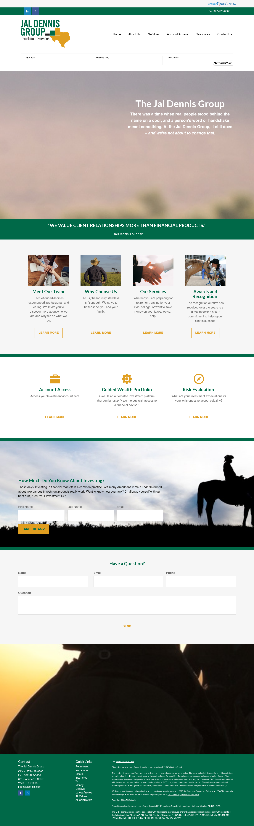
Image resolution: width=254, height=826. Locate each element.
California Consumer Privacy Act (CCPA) (205, 791)
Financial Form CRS (125, 761)
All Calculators (83, 800)
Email (120, 507)
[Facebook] (35, 11)
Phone (170, 573)
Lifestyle (80, 788)
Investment (82, 770)
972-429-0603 (221, 11)
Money (79, 785)
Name (22, 573)
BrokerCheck (176, 767)
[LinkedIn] (27, 11)
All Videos (81, 796)
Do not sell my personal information (183, 794)
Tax (77, 781)
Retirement (82, 766)
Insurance (81, 777)
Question (24, 593)
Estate (79, 774)
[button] (134, 34)
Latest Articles (83, 792)
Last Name (74, 507)
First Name (25, 507)
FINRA (211, 805)
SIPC (218, 805)
